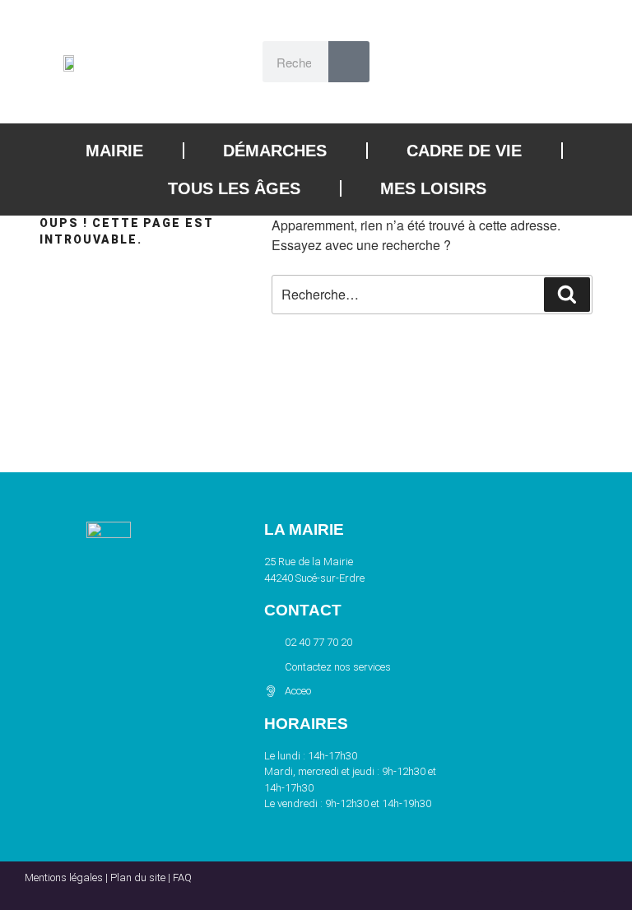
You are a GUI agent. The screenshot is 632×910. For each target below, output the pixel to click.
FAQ (182, 877)
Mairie (114, 151)
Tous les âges (234, 188)
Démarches (275, 151)
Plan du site (137, 877)
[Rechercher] (348, 61)
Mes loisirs (433, 188)
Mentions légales (64, 877)
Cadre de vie (464, 151)
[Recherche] (567, 294)
